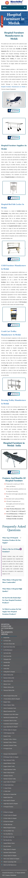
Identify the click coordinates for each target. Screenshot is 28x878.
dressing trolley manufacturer (10, 754)
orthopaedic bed (7, 659)
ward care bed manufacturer (10, 865)
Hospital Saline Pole (8, 797)
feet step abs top (8, 840)
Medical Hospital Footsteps (9, 827)
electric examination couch (10, 708)
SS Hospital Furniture (8, 806)
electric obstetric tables (9, 705)
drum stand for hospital (9, 800)
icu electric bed (7, 640)
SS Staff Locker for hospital (10, 815)
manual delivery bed (8, 681)
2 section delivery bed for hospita (11, 698)
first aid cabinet (7, 846)
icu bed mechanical (8, 650)
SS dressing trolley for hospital (11, 757)
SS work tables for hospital (10, 730)
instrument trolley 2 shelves (10, 739)
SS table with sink (8, 824)
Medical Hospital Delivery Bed (10, 695)
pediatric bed (6, 665)
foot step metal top (8, 833)
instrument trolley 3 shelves (10, 742)
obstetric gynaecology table (10, 861)
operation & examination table (11, 717)
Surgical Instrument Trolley (10, 769)
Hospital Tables (7, 702)
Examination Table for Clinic (10, 720)
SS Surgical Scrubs (8, 748)
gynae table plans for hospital (11, 726)
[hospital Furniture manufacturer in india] (20, 537)
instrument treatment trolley (10, 745)
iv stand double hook (8, 785)
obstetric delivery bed (9, 687)
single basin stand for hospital (11, 803)
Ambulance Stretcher (8, 775)
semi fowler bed (7, 656)
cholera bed (6, 668)
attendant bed (7, 662)
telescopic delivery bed (9, 690)
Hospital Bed (6, 637)
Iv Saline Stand (7, 791)
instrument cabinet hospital (10, 852)
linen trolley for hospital (9, 781)
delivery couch (7, 684)
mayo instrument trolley (9, 760)
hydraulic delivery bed (9, 678)
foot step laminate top (9, 837)
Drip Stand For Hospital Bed (10, 794)
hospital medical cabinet (9, 843)
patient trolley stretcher (9, 772)
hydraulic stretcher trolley (10, 778)
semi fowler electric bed (9, 646)
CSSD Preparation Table (9, 733)
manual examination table (9, 711)
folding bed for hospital (9, 671)
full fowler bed (7, 653)
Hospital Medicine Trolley (9, 763)
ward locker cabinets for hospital (11, 858)
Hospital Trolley (7, 736)
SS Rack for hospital (8, 812)
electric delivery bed (8, 674)
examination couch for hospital (11, 723)
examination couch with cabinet (11, 714)
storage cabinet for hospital (10, 855)
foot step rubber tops (9, 830)
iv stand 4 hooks (7, 788)
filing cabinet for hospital (10, 849)
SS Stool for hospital (8, 821)
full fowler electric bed (9, 643)
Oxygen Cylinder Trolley (9, 766)
